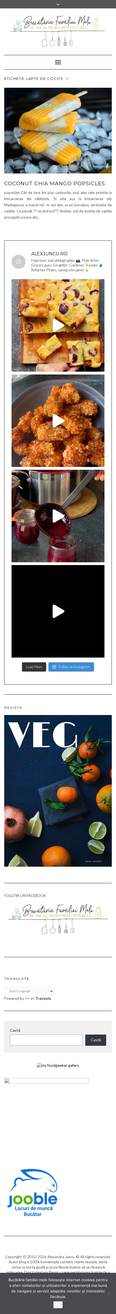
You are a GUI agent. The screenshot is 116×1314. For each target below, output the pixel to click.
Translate (43, 998)
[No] (109, 1293)
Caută (15, 1030)
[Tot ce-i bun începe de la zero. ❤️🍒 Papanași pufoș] (58, 516)
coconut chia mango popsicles (54, 184)
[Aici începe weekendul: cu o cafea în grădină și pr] (58, 611)
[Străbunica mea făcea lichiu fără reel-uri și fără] (58, 325)
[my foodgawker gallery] (58, 1065)
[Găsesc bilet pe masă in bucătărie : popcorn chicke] (58, 420)
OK (58, 1305)
